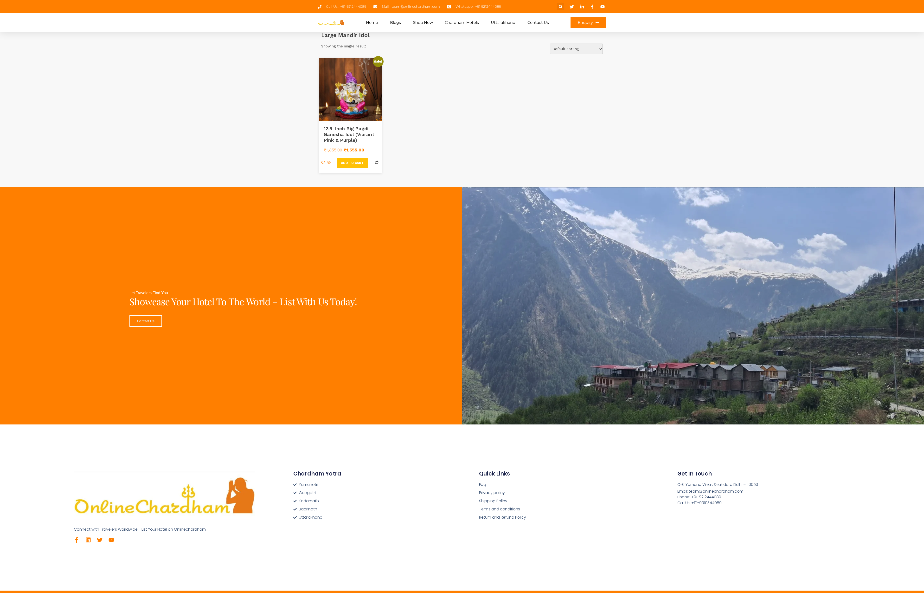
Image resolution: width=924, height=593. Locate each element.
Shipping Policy (493, 501)
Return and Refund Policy (502, 517)
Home (372, 22)
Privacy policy (492, 492)
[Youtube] (111, 540)
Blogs (395, 22)
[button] (560, 6)
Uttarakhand (503, 22)
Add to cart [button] (352, 163)
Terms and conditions (499, 509)
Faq (482, 484)
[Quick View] (329, 163)
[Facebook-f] (76, 540)
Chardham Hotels (462, 22)
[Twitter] (100, 540)
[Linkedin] (88, 540)
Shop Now (423, 22)
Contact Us (538, 22)
